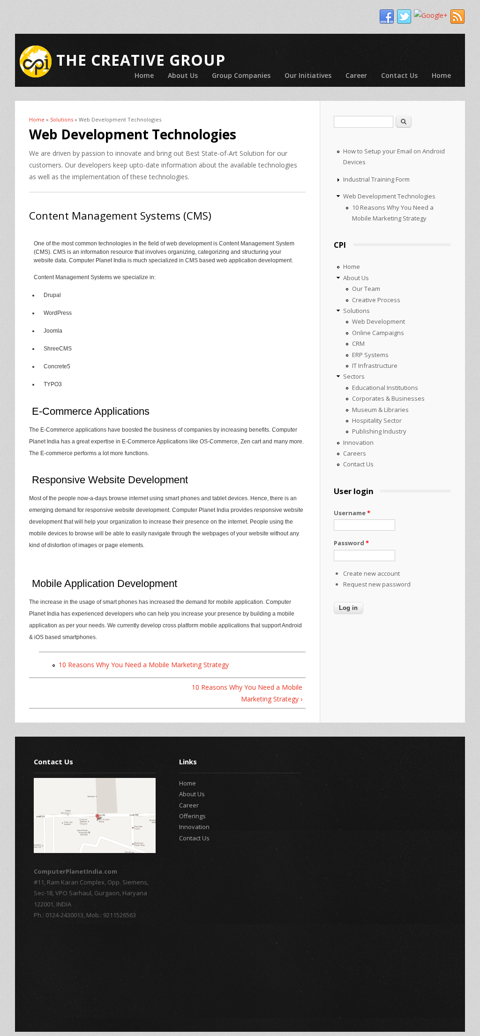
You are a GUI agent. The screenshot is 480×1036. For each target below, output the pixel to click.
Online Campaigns (378, 332)
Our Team (366, 288)
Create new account (371, 573)
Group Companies (241, 75)
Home (144, 75)
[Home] (36, 61)
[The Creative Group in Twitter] (404, 16)
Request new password (377, 584)
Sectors (354, 376)
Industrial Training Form (376, 179)
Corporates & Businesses (388, 398)
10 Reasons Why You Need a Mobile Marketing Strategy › (247, 693)
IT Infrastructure (375, 365)
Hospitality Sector (377, 420)
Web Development (378, 321)
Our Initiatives (308, 75)
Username (352, 513)
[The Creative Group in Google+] (431, 15)
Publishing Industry (379, 431)
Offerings (192, 816)
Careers (354, 453)
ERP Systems (370, 354)
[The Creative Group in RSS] (457, 16)
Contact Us (399, 75)
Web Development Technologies (389, 196)
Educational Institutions (385, 387)
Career (356, 75)
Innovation (358, 442)
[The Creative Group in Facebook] (386, 16)
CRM (358, 343)
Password (351, 543)
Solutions (61, 119)
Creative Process (376, 300)
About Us (183, 75)
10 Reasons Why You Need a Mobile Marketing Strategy (144, 664)
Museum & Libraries (380, 409)
